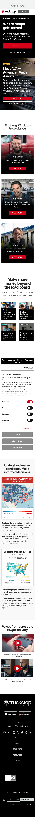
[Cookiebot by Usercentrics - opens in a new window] (25, 367)
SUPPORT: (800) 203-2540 (17, 6)
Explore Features (17, 52)
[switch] (30, 408)
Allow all (17, 434)
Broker (22, 804)
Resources (17, 755)
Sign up (17, 722)
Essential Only (17, 447)
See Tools (17, 168)
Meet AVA (17, 98)
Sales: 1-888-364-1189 (17, 726)
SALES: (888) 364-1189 (17, 5)
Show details (24, 428)
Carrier (12, 804)
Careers (17, 743)
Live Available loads (16, 3)
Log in (23, 12)
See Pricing (17, 46)
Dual (31, 804)
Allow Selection (17, 441)
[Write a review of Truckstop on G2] (10, 778)
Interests (3, 795)
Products (17, 749)
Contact (17, 761)
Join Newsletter (27, 799)
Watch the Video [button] (17, 103)
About (17, 737)
